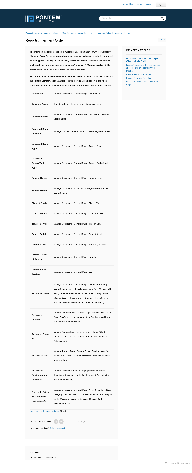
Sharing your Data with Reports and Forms (112, 33)
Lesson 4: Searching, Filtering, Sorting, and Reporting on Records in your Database (143, 68)
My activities (128, 4)
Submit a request (144, 4)
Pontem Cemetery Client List (138, 78)
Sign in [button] (161, 4)
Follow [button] (162, 40)
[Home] (44, 18)
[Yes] (56, 421)
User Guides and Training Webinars (77, 33)
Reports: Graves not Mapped (138, 74)
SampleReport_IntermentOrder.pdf (45, 411)
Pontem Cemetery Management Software (42, 33)
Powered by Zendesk (179, 463)
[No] (61, 421)
